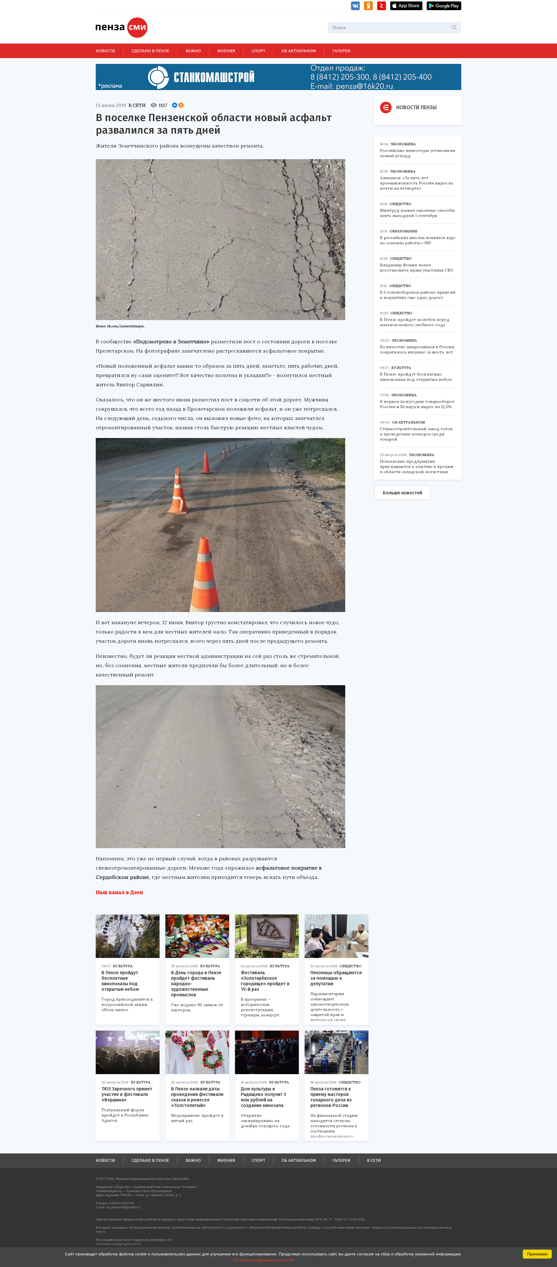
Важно (193, 50)
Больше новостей (402, 493)
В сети (137, 105)
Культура (123, 966)
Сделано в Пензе (150, 50)
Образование (403, 231)
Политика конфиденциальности (118, 1244)
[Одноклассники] (181, 105)
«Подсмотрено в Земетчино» (171, 341)
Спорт (258, 50)
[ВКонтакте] (174, 105)
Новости (105, 50)
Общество (350, 966)
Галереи (341, 50)
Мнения (226, 50)
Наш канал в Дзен (119, 892)
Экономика (403, 144)
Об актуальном (299, 50)
